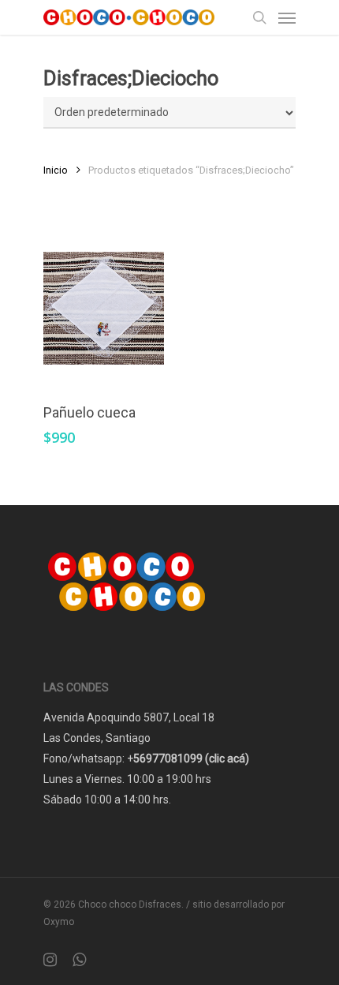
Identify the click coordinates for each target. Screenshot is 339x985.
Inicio (55, 170)
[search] (259, 17)
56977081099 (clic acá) (191, 758)
